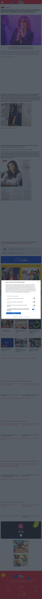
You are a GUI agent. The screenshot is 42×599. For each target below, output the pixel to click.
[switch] (33, 298)
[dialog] (21, 299)
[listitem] (21, 296)
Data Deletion (15, 316)
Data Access (21, 316)
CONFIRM (14, 313)
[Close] (39, 282)
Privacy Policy (27, 316)
